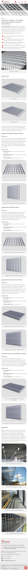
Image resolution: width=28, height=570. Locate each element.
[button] (13, 67)
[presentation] (4, 62)
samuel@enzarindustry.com (9, 560)
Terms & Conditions (13, 568)
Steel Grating (10, 12)
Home (4, 12)
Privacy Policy (4, 568)
